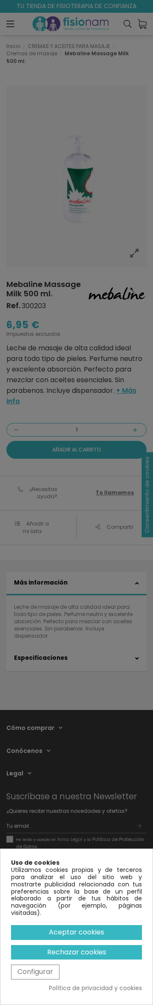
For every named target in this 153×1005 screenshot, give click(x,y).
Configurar (35, 972)
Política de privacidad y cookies (95, 988)
